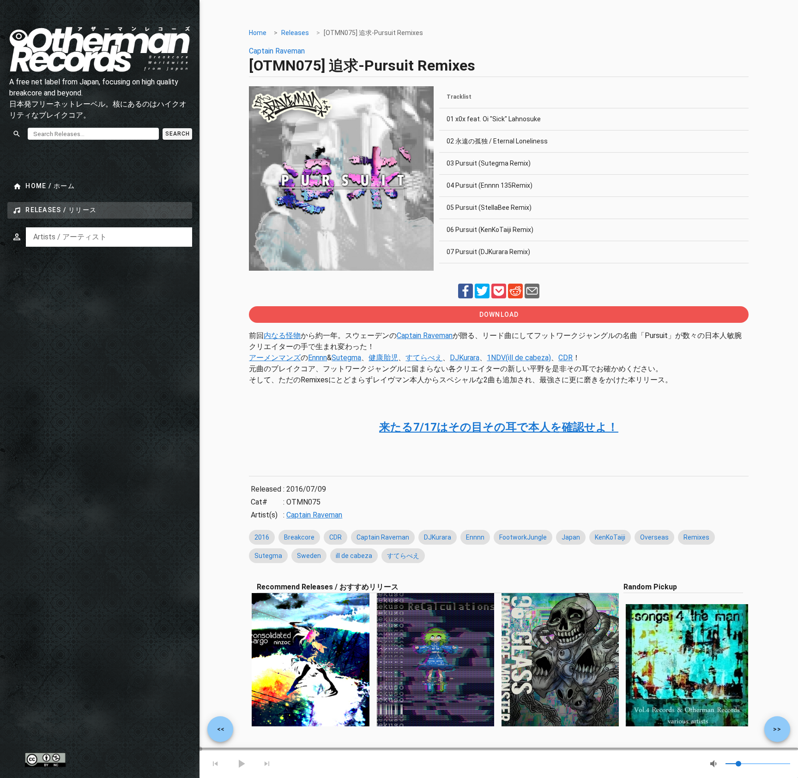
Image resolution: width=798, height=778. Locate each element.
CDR (565, 357)
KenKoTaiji (610, 537)
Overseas (654, 537)
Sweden (309, 555)
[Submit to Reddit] (515, 295)
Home (257, 32)
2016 (261, 537)
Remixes (696, 537)
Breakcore (299, 537)
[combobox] (109, 237)
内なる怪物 (282, 335)
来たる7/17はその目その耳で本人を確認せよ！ (498, 427)
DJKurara (464, 357)
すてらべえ (423, 357)
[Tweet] (482, 295)
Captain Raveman (277, 51)
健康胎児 (383, 357)
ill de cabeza (354, 555)
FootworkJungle (523, 537)
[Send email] (532, 295)
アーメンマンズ (275, 357)
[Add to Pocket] (498, 295)
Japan (571, 537)
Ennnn (317, 357)
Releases (295, 32)
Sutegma (346, 357)
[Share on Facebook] (465, 295)
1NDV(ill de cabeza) (519, 357)
